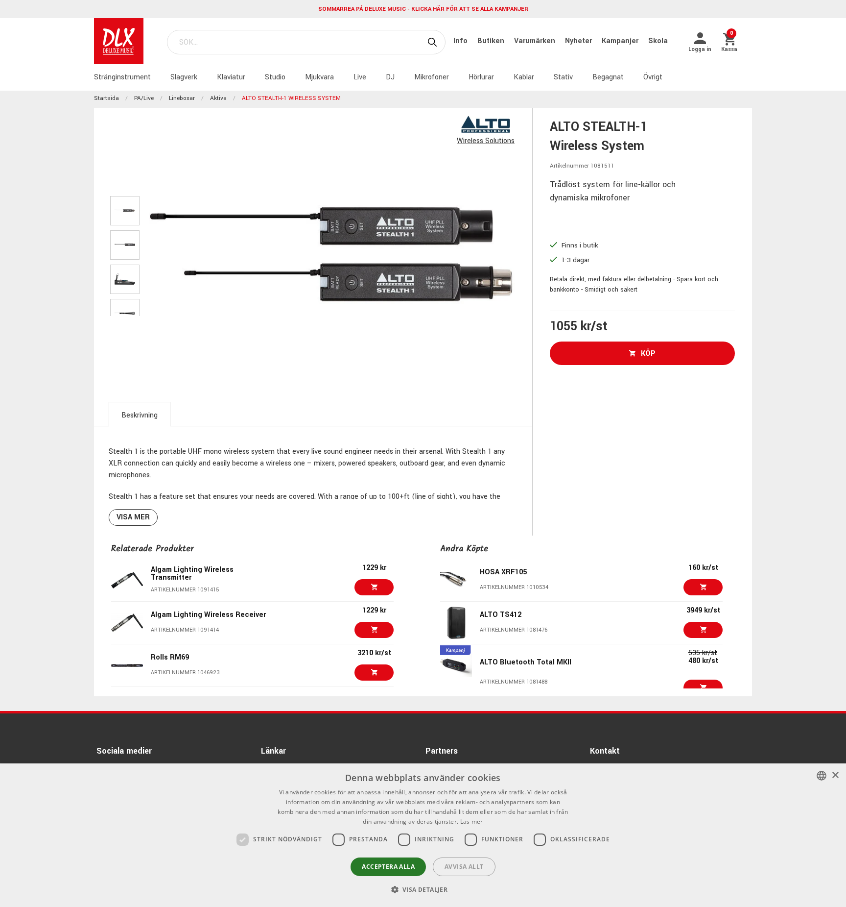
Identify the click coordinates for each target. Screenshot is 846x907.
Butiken (491, 41)
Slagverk (183, 77)
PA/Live (144, 98)
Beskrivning (139, 415)
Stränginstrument (122, 77)
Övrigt (652, 77)
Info (461, 41)
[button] (423, 889)
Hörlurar (481, 77)
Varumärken (535, 41)
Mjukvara (319, 77)
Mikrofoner (431, 77)
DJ (390, 77)
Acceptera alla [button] (388, 866)
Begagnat (608, 77)
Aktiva (218, 98)
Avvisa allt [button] (464, 866)
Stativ (563, 77)
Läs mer (471, 821)
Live (359, 77)
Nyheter (579, 41)
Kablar (524, 77)
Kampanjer (621, 41)
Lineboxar (182, 98)
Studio (275, 77)
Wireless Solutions (486, 141)
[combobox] (821, 776)
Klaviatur (231, 77)
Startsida (106, 98)
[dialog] (423, 835)
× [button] (835, 775)
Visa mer (133, 517)
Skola (658, 41)
